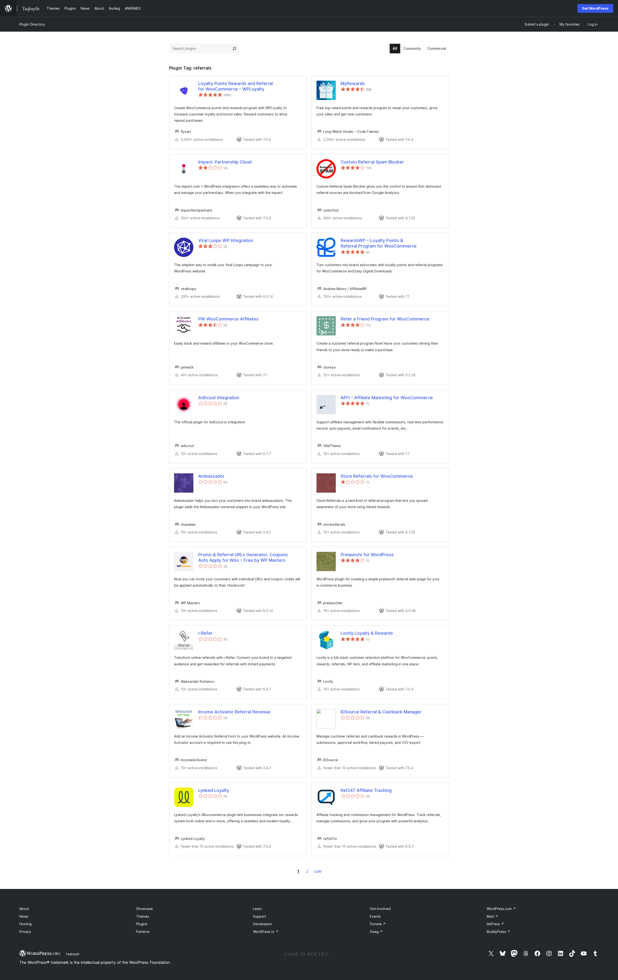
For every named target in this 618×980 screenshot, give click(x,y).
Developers (262, 924)
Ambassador (211, 476)
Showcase (144, 909)
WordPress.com (501, 909)
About (24, 909)
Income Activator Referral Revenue (234, 711)
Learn (257, 909)
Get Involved (380, 909)
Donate (378, 924)
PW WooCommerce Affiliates (228, 318)
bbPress (495, 924)
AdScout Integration (218, 397)
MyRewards (353, 83)
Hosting (25, 924)
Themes (142, 916)
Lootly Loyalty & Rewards (367, 633)
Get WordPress (595, 8)
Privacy (25, 932)
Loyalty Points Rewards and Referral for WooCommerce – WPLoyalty (235, 86)
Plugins (141, 924)
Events (375, 916)
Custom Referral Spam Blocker (372, 161)
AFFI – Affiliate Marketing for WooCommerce (387, 397)
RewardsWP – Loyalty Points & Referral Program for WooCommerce (379, 243)
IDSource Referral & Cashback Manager (381, 711)
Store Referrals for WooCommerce (377, 476)
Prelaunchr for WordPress (367, 554)
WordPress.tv (266, 932)
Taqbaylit (72, 954)
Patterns (143, 932)
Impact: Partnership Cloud (225, 161)
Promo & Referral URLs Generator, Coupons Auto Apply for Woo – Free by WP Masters (243, 557)
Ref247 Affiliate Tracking (366, 790)
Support (259, 916)
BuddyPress (498, 932)
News (23, 916)
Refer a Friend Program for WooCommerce (385, 318)
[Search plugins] (234, 48)
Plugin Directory (32, 24)
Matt (492, 916)
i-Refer (205, 633)
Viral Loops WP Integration (225, 240)
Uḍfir (318, 871)
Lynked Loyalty (213, 790)
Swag (376, 932)
